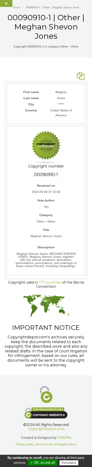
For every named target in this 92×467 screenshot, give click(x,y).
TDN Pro (64, 437)
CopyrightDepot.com (46, 429)
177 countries (50, 282)
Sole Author (46, 200)
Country (31, 110)
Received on (46, 185)
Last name (31, 98)
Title (46, 229)
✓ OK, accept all (42, 462)
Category (46, 215)
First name (31, 92)
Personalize (69, 462)
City (31, 104)
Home (16, 7)
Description (46, 247)
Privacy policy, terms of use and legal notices (46, 444)
